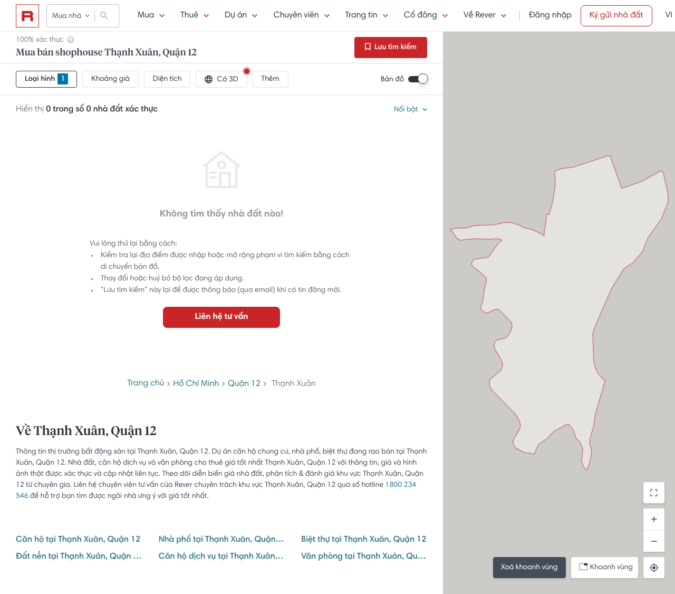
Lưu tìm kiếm (395, 47)
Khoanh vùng (611, 567)
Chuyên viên (296, 16)
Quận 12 (244, 384)
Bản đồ (392, 79)
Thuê (189, 16)
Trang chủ (145, 384)
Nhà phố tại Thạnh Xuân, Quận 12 (222, 540)
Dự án (236, 16)
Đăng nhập (550, 16)
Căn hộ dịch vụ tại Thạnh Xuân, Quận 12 (222, 557)
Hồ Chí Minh (196, 384)
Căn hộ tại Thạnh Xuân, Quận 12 (78, 540)
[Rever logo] (27, 15)
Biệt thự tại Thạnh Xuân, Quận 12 (363, 540)
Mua (146, 16)
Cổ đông (420, 16)
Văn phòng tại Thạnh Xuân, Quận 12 (364, 557)
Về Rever (480, 16)
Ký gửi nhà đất (616, 16)
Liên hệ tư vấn (221, 317)
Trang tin (361, 16)
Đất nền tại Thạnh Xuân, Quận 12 (79, 557)
